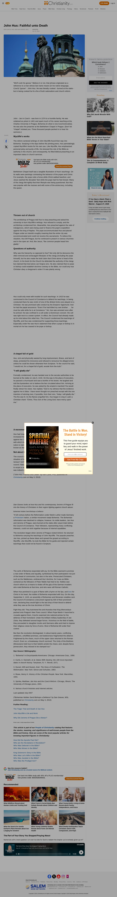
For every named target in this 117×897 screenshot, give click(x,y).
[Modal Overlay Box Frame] (58, 448)
